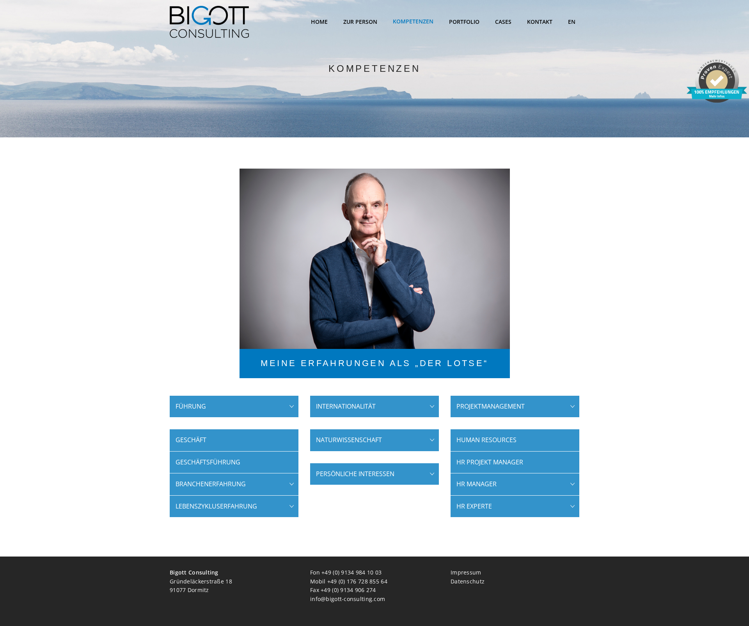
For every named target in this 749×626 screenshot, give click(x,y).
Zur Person (360, 21)
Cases (503, 21)
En (571, 21)
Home (319, 21)
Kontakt (539, 21)
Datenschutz (468, 581)
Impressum (466, 572)
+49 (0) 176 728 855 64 (357, 581)
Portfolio (464, 21)
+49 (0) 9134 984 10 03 (351, 572)
